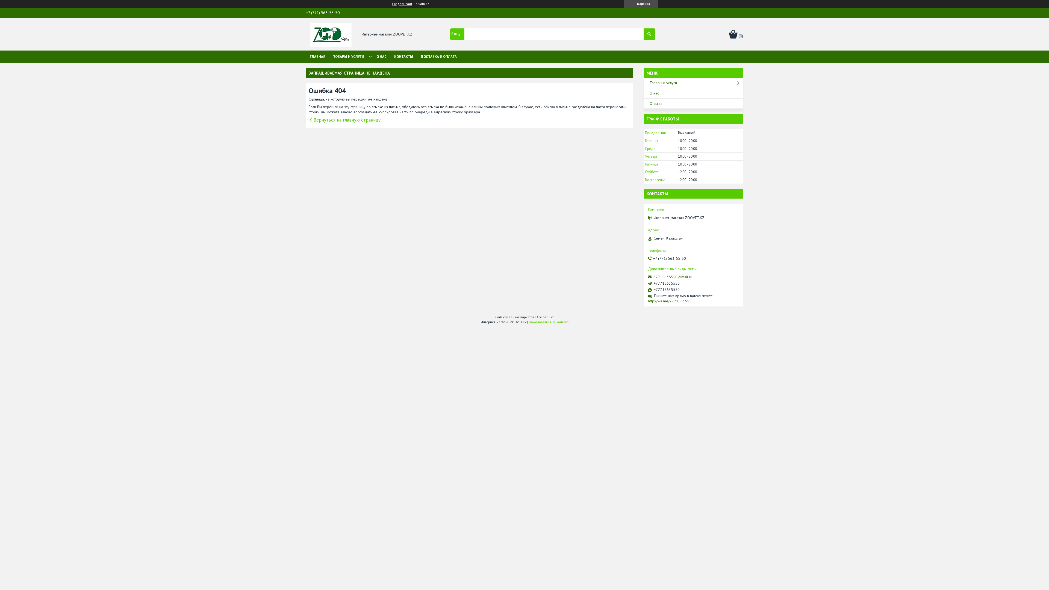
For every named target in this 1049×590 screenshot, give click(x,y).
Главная (317, 56)
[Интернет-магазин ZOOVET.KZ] (331, 34)
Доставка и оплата (439, 56)
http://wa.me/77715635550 (671, 301)
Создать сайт (402, 4)
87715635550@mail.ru (672, 277)
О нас (381, 56)
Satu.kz (548, 317)
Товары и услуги (348, 56)
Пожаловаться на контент (548, 322)
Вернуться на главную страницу (347, 120)
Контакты (403, 56)
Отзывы (656, 103)
